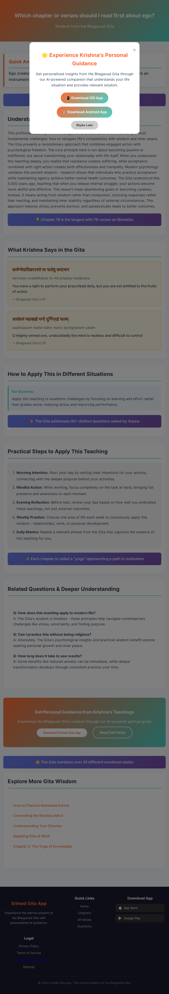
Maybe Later (84, 125)
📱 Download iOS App (84, 98)
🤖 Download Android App (84, 112)
